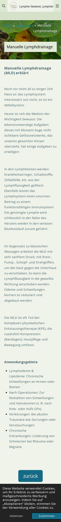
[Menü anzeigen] (57, 6)
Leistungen (24, 25)
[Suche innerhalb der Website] (3, 6)
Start (8, 25)
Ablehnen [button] (16, 516)
